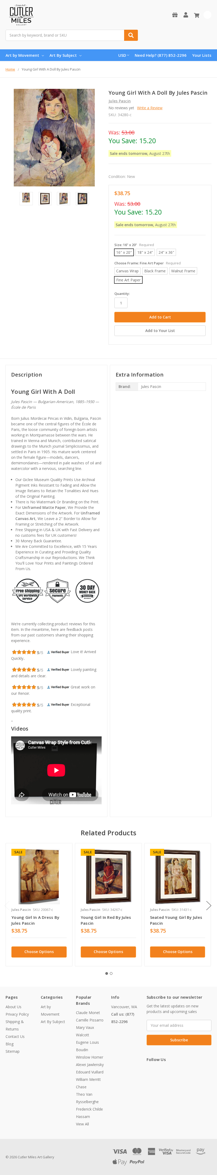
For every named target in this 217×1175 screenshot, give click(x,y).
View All (82, 1123)
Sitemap (13, 1051)
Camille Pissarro (89, 1020)
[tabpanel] (39, 904)
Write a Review (149, 107)
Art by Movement (22, 55)
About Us (13, 1006)
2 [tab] (111, 973)
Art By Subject (63, 55)
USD (122, 55)
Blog (9, 1043)
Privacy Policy (17, 1014)
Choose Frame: (147, 263)
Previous (7, 905)
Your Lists (201, 55)
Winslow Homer (89, 1057)
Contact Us (15, 1036)
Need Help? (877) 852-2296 (161, 55)
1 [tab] (106, 973)
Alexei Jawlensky (90, 1064)
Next (209, 905)
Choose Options (39, 951)
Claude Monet (88, 1012)
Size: (134, 244)
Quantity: (122, 293)
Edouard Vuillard (89, 1071)
